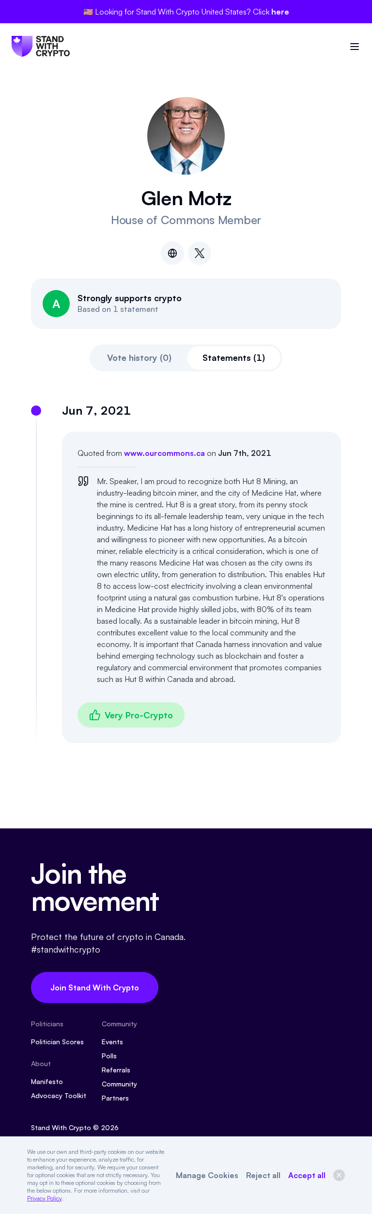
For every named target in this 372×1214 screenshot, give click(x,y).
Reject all (263, 1175)
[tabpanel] (186, 573)
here (280, 11)
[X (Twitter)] (199, 253)
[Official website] (172, 253)
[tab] (139, 358)
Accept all (307, 1175)
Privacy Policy (44, 1198)
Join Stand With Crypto (94, 987)
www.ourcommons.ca (164, 453)
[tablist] (186, 358)
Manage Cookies (207, 1175)
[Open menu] (354, 46)
